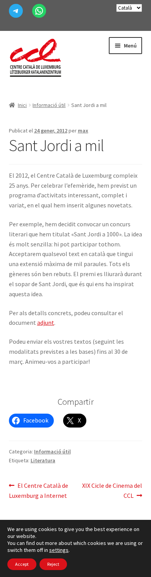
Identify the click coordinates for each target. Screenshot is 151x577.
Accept (22, 564)
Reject (53, 564)
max (83, 130)
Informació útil (49, 105)
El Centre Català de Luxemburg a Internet (39, 490)
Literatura (43, 460)
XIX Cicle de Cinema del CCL (112, 490)
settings (59, 549)
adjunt (45, 322)
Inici (22, 105)
